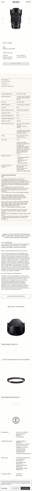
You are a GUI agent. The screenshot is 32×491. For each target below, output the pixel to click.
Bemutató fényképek (7, 86)
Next (29, 18)
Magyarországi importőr (20, 434)
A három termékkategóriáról (16, 296)
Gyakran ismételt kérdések (21, 442)
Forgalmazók (20, 437)
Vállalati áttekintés (22, 432)
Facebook (19, 474)
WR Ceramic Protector (10, 397)
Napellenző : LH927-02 (9, 344)
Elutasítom (15, 488)
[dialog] (16, 485)
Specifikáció (5, 80)
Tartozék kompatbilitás (23, 453)
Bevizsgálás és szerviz (23, 444)
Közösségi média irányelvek (21, 463)
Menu (2, 2)
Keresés (28, 2)
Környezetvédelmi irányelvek (21, 466)
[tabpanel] (16, 18)
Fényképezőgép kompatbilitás (20, 451)
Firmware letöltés (21, 447)
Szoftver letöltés (21, 445)
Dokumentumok (20, 449)
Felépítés (4, 83)
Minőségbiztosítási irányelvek (21, 469)
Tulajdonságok (6, 81)
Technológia (5, 84)
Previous (2, 18)
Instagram (19, 475)
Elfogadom (25, 488)
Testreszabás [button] (4, 488)
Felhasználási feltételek (20, 460)
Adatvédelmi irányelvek (23, 458)
